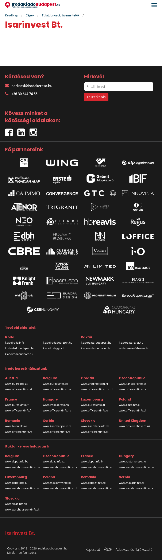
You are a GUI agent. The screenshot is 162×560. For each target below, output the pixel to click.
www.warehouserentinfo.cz (60, 467)
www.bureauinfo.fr (16, 405)
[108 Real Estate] (138, 266)
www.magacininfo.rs (131, 483)
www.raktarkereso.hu (132, 461)
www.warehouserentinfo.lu (22, 488)
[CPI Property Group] (24, 161)
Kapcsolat (93, 549)
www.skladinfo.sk (16, 504)
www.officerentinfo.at (18, 389)
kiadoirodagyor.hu (54, 348)
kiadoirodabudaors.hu (19, 354)
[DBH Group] (24, 236)
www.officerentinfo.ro (18, 432)
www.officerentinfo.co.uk (134, 426)
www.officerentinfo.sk (94, 432)
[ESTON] (24, 266)
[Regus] (138, 221)
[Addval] (138, 207)
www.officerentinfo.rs (56, 432)
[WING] (62, 161)
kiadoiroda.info (14, 342)
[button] (153, 5)
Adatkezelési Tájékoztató (134, 549)
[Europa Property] (138, 295)
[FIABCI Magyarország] (138, 281)
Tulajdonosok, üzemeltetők (60, 15)
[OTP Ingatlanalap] (138, 161)
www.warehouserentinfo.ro (98, 488)
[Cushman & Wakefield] (62, 251)
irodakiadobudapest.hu (20, 348)
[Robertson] (62, 280)
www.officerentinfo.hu (57, 410)
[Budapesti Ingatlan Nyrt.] (138, 178)
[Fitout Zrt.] (62, 222)
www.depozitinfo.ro (93, 483)
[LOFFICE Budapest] (138, 236)
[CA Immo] (24, 193)
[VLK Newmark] (100, 280)
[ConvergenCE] (62, 193)
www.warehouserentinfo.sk (22, 509)
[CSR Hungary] (43, 309)
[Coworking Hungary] (119, 309)
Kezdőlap (11, 15)
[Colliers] (100, 251)
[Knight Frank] (24, 280)
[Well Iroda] (24, 295)
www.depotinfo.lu (16, 483)
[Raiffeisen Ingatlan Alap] (24, 178)
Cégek (30, 15)
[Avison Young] (62, 266)
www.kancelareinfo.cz (132, 384)
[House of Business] (62, 236)
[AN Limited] (100, 266)
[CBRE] (24, 251)
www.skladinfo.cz (54, 461)
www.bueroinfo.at (16, 384)
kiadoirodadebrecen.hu (57, 342)
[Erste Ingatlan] (62, 178)
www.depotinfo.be (16, 461)
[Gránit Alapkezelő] (100, 178)
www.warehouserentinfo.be (22, 467)
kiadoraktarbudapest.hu (96, 342)
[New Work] (100, 236)
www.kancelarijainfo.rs (57, 426)
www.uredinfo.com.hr (94, 384)
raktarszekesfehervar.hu (134, 348)
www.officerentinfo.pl (132, 410)
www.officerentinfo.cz (132, 389)
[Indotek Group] (100, 161)
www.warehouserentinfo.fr (98, 467)
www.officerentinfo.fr (18, 410)
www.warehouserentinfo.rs (136, 488)
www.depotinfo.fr (92, 461)
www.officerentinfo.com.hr (98, 389)
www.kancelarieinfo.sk (95, 426)
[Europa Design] (62, 295)
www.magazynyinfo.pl (57, 483)
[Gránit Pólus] (100, 207)
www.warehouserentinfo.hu (136, 467)
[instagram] (34, 130)
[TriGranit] (62, 207)
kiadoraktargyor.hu (131, 342)
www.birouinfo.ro (16, 426)
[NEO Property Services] (24, 221)
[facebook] (11, 130)
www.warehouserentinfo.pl (60, 488)
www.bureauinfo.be (55, 384)
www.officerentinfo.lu (94, 410)
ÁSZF (108, 549)
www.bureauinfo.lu (93, 405)
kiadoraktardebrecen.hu (96, 348)
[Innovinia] (138, 193)
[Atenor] (24, 207)
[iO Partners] (138, 251)
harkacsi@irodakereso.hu (31, 85)
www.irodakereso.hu (56, 405)
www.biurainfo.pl (129, 405)
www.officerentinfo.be (57, 389)
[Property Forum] (100, 295)
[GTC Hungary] (100, 193)
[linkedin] (23, 130)
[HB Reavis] (100, 221)
